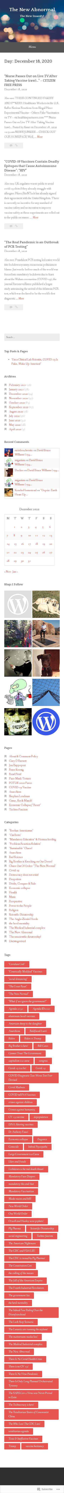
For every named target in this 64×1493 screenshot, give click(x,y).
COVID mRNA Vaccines (22, 1095)
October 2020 (17, 403)
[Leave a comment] (11, 226)
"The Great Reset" (18, 986)
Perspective (15, 901)
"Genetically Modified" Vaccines (25, 972)
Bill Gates (43, 1046)
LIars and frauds (17, 1162)
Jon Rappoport (17, 765)
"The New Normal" (19, 994)
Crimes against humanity (22, 1110)
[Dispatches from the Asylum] (46, 663)
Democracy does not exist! (24, 875)
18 (36, 544)
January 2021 (16, 389)
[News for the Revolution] (18, 722)
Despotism (15, 879)
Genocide (14, 1147)
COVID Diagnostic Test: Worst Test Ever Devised (30, 1078)
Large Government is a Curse (24, 1154)
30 (22, 561)
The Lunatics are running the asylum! (28, 1329)
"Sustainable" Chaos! (20, 848)
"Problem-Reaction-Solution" (25, 844)
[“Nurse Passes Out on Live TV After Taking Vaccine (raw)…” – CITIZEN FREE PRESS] (16, 145)
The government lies (19, 1295)
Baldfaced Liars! (38, 1031)
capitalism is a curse (19, 1061)
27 (50, 552)
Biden (12, 1038)
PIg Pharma (15, 1228)
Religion (13, 910)
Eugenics (42, 1139)
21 (8, 552)
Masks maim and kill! (20, 1199)
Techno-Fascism (18, 809)
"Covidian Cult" (17, 964)
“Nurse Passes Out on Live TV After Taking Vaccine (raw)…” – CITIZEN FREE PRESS (30, 80)
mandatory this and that (21, 1184)
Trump (12, 1446)
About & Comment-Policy (23, 756)
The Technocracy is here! (21, 1405)
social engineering (18, 1236)
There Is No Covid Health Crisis (25, 1359)
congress (43, 1061)
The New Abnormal (32, 9)
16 (22, 544)
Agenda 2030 (16, 1009)
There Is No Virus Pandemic (23, 1374)
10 (29, 535)
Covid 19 (14, 870)
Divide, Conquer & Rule (22, 884)
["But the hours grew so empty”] (18, 634)
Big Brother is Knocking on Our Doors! (30, 861)
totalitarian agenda (19, 1431)
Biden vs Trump (32, 1038)
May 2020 (15, 425)
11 (36, 535)
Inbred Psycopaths (37, 1147)
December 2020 (18, 394)
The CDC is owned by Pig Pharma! (27, 1258)
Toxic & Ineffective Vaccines (23, 1439)
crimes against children (21, 1102)
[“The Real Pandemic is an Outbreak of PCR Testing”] (16, 307)
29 (15, 561)
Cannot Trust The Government (25, 1053)
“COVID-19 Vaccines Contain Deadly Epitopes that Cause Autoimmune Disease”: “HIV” (31, 166)
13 (50, 535)
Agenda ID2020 (41, 1009)
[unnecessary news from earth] (18, 693)
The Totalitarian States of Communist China (29, 1414)
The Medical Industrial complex (27, 928)
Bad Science (16, 857)
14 (8, 544)
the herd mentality (19, 923)
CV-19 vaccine (16, 1117)
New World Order (18, 1206)
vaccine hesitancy (35, 1446)
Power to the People (20, 906)
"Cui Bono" (15, 835)
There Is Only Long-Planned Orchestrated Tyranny (31, 1384)
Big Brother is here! (18, 1046)
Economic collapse (19, 888)
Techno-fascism (45, 1236)
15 (15, 544)
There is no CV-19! (18, 1366)
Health (13, 892)
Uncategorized (17, 941)
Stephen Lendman (19, 796)
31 (29, 561)
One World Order (18, 1214)
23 (22, 552)
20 (50, 544)
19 (43, 544)
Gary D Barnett (17, 761)
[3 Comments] (11, 145)
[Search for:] (32, 337)
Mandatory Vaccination (21, 1191)
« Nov (7, 572)
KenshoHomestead (25, 490)
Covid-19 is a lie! (17, 1068)
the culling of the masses (21, 1273)
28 (8, 561)
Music (12, 897)
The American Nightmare (22, 1243)
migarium (20, 460)
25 (36, 552)
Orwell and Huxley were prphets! (26, 1221)
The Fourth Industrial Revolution (26, 1288)
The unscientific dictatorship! (25, 937)
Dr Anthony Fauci (18, 1132)
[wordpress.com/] (46, 722)
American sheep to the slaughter (25, 1024)
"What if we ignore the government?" (28, 1001)
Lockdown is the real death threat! (26, 1169)
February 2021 (17, 385)
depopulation (41, 1117)
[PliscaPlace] (18, 663)
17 (29, 544)
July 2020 (14, 416)
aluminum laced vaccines (22, 1016)
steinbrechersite (24, 450)
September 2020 (18, 407)
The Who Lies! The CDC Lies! (24, 1424)
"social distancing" (18, 979)
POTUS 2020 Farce (20, 783)
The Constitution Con (20, 1266)
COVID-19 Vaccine (20, 787)
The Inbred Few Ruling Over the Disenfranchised (26, 1312)
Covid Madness (17, 1087)
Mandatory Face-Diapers (22, 1176)
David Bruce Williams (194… (43, 470)
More (39, 137)
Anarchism (15, 792)
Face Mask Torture (20, 778)
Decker (19, 470)
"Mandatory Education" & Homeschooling (32, 839)
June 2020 (14, 420)
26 (43, 552)
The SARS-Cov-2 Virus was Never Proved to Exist (30, 1395)
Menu (32, 47)
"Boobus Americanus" (21, 830)
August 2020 (16, 412)
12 (43, 535)
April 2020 (15, 429)
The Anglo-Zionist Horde (23, 919)
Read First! (15, 774)
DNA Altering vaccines (21, 1124)
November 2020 (18, 398)
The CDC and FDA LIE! (22, 1251)
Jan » (15, 572)
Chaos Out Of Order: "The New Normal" (32, 866)
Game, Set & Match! (20, 801)
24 (29, 552)
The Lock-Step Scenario (21, 1322)
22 (15, 552)
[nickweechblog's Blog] (46, 634)
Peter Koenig (16, 770)
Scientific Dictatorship (21, 915)
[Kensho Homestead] (46, 605)
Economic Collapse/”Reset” (25, 805)
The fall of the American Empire (25, 1280)
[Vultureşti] (46, 693)
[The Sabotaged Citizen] (18, 605)
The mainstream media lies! (23, 1337)
